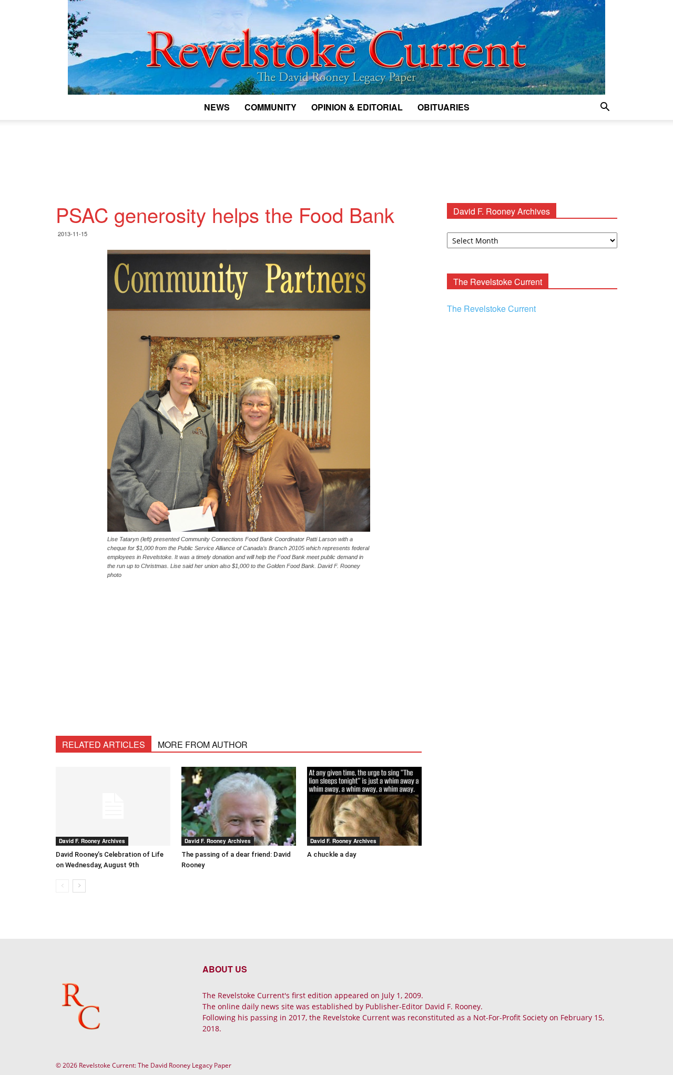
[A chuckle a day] (364, 806)
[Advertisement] (336, 156)
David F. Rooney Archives (92, 841)
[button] (604, 108)
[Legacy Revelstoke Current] (336, 47)
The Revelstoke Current (491, 308)
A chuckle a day (331, 854)
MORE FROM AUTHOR (203, 744)
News (217, 107)
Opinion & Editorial (357, 107)
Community (270, 107)
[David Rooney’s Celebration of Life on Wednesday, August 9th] (113, 806)
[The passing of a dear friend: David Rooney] (238, 806)
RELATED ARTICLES (103, 744)
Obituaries (443, 107)
